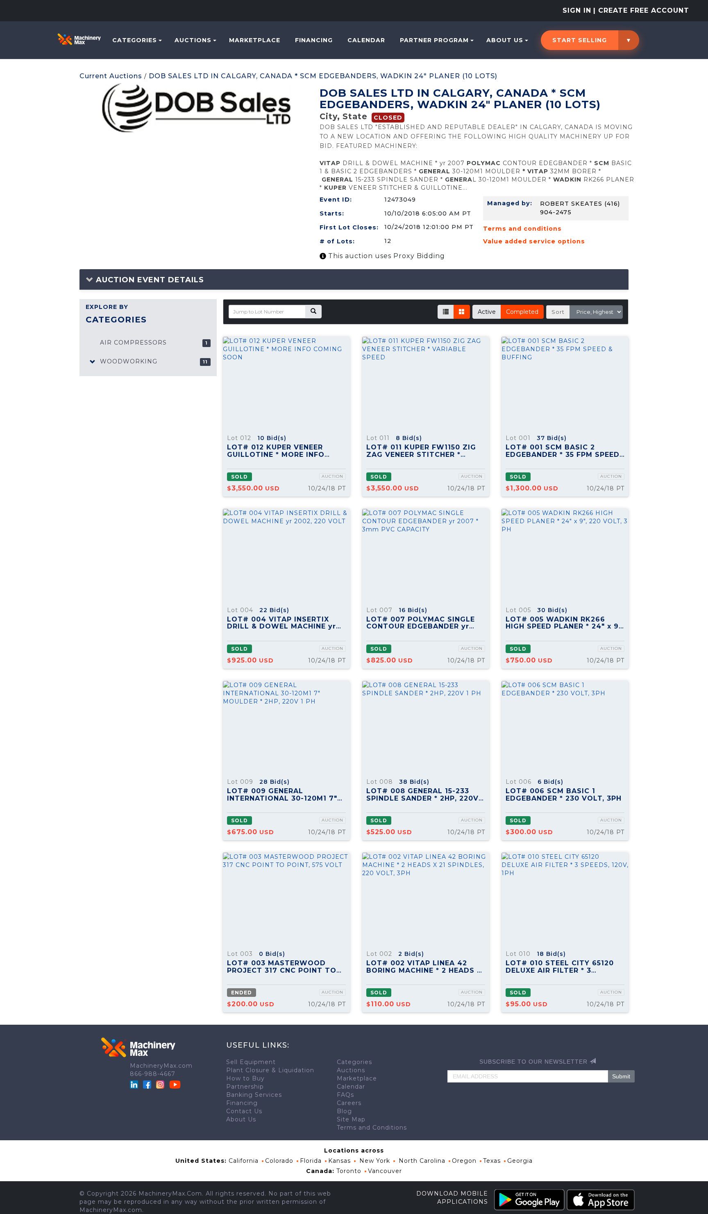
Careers (349, 1103)
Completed (522, 311)
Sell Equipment (251, 1062)
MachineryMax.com (161, 1065)
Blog (344, 1111)
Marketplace (254, 40)
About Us (504, 40)
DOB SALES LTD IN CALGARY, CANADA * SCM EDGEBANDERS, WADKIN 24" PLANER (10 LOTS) (323, 76)
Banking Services (254, 1094)
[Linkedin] (135, 1084)
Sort (558, 312)
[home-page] (79, 39)
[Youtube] (175, 1084)
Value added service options (534, 241)
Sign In (577, 10)
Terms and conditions (522, 228)
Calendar (366, 40)
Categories (134, 40)
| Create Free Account (641, 10)
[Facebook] (147, 1084)
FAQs (345, 1094)
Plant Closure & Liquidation (270, 1070)
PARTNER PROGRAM (434, 40)
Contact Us (244, 1111)
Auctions (193, 40)
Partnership (245, 1086)
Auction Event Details (148, 279)
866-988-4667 (152, 1074)
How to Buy (245, 1078)
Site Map (351, 1119)
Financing (314, 40)
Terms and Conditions (372, 1127)
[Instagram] (161, 1084)
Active (487, 311)
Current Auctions (110, 76)
